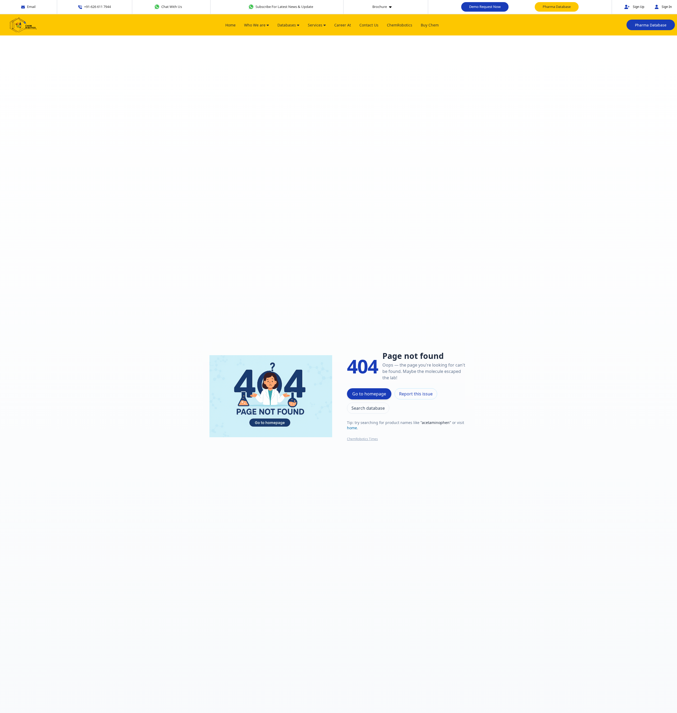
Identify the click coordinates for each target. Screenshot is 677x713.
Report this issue (416, 394)
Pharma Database (557, 6)
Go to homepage (369, 394)
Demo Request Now (485, 6)
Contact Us (368, 25)
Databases (287, 25)
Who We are (255, 25)
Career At (342, 25)
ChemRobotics (399, 25)
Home (230, 25)
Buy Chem (430, 25)
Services (315, 25)
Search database (368, 408)
